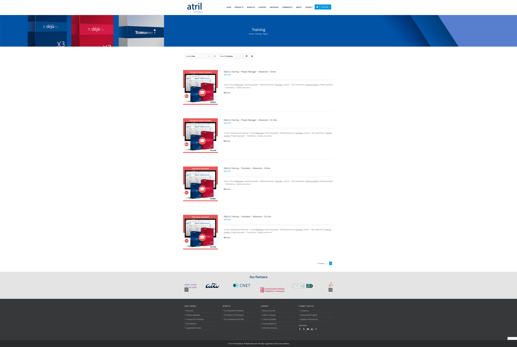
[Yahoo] (316, 329)
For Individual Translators (234, 310)
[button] (186, 290)
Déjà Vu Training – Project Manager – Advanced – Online (250, 71)
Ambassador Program (309, 314)
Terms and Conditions (282, 343)
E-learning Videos (269, 319)
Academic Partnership (309, 319)
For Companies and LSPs (234, 319)
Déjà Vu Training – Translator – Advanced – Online (247, 168)
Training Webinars (269, 323)
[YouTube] (308, 329)
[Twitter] (304, 329)
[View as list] (252, 56)
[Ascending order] (214, 56)
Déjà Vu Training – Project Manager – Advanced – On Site (250, 120)
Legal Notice (269, 343)
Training (258, 33)
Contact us (304, 310)
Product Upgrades (193, 314)
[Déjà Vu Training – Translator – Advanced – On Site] (200, 232)
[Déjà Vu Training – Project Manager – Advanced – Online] (200, 87)
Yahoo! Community (269, 327)
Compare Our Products (195, 319)
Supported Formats (193, 327)
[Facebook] (300, 329)
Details (228, 93)
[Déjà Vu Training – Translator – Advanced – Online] (200, 184)
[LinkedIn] (312, 329)
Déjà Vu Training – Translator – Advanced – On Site (247, 216)
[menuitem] (324, 7)
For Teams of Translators (234, 314)
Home (251, 33)
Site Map (261, 343)
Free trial (189, 310)
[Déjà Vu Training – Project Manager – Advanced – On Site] (200, 135)
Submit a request (269, 314)
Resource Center (268, 310)
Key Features (191, 323)
